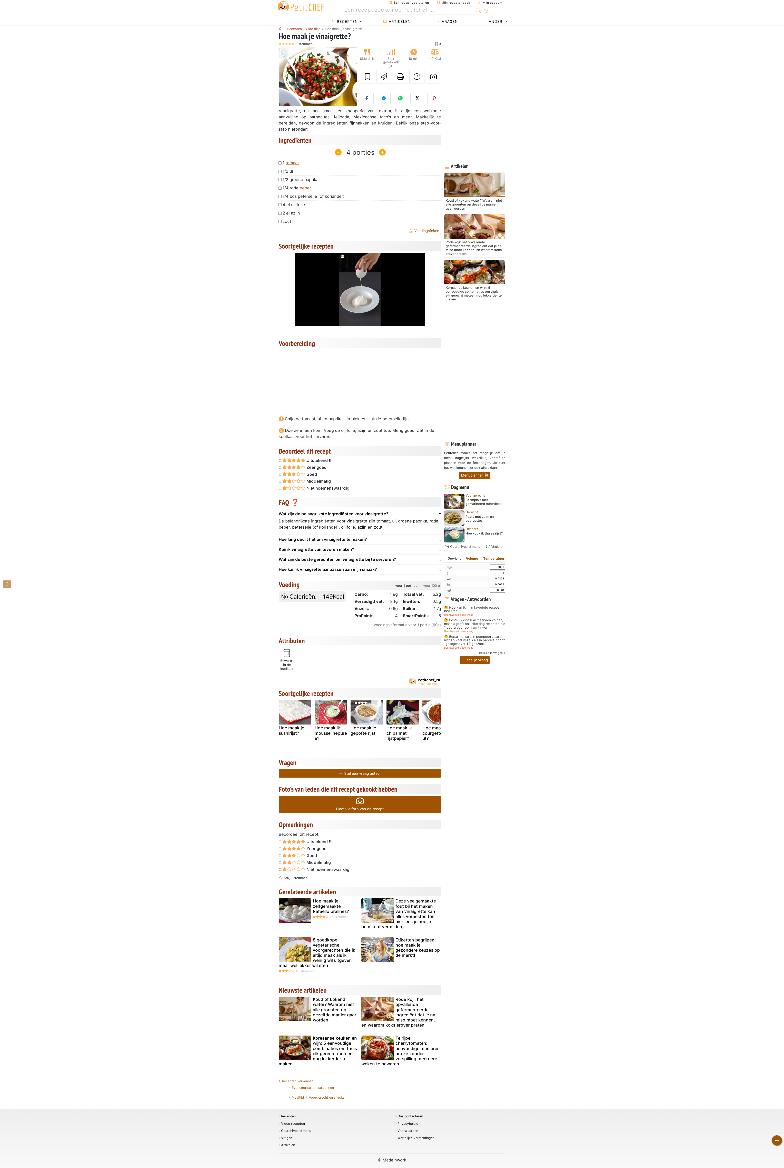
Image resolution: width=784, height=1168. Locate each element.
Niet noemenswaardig (327, 488)
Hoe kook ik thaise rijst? (484, 533)
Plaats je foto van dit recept (360, 809)
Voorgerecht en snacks (326, 1097)
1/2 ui (288, 171)
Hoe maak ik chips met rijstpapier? (399, 733)
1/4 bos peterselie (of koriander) (313, 196)
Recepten (347, 21)
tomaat (292, 162)
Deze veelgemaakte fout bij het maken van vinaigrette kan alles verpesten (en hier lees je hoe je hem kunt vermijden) (398, 913)
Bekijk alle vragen (491, 653)
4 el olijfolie (294, 204)
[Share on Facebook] (367, 98)
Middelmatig (318, 481)
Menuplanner (472, 475)
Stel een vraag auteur (362, 773)
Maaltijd (298, 1097)
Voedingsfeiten (426, 231)
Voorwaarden (408, 1131)
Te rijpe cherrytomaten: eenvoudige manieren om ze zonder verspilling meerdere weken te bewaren (400, 1051)
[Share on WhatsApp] (401, 98)
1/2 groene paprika (300, 179)
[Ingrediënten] (7, 584)
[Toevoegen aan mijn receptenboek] (367, 76)
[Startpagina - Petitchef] (281, 29)
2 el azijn (291, 213)
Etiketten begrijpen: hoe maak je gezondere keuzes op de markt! (417, 947)
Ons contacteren (410, 1116)
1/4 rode (297, 188)
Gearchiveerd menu (464, 547)
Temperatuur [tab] (493, 558)
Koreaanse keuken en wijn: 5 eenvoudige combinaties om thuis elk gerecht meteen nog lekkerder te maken (318, 1051)
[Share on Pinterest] (434, 98)
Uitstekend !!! (319, 460)
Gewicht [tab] (454, 558)
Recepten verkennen (297, 1081)
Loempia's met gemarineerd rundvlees (483, 502)
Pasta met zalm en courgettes (480, 518)
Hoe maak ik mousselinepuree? (331, 733)
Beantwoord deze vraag (458, 614)
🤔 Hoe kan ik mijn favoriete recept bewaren (471, 609)
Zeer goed (316, 467)
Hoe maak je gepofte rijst (363, 730)
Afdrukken (495, 547)
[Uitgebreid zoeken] (486, 11)
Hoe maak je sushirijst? (291, 730)
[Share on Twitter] (417, 98)
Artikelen (399, 21)
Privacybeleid (408, 1124)
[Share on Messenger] (384, 98)
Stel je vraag (477, 660)
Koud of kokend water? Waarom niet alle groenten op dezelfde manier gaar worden (334, 1009)
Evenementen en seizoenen (313, 1088)
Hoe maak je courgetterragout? (437, 733)
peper (305, 188)
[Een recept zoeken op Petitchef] (478, 10)
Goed (311, 474)
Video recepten (293, 1124)
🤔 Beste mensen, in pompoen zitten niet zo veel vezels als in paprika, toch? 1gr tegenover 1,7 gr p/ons (474, 640)
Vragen (449, 21)
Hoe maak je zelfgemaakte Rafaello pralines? (331, 906)
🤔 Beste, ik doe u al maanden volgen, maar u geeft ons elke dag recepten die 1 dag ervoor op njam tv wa (474, 623)
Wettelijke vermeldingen (416, 1138)
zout (287, 221)
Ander (495, 21)
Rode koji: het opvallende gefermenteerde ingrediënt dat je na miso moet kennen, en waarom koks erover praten (398, 1012)
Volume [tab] (472, 558)
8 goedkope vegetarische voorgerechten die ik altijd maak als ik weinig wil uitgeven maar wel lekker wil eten (317, 952)
